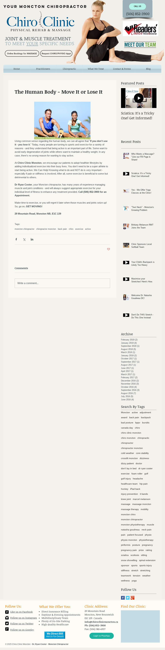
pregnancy (147, 545)
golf (146, 473)
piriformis (125, 545)
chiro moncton (128, 438)
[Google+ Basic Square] (132, 598)
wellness (125, 580)
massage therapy (130, 509)
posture (136, 545)
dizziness (144, 458)
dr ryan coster (145, 468)
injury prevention (129, 494)
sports (134, 565)
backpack (146, 417)
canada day (127, 427)
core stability (142, 453)
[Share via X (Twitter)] (24, 239)
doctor (139, 463)
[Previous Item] (126, 98)
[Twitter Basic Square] (128, 598)
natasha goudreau (130, 529)
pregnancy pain (129, 550)
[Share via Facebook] (16, 239)
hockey (124, 489)
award (124, 417)
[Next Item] (151, 98)
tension (136, 575)
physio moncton (129, 540)
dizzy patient (127, 463)
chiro (71, 229)
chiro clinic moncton (131, 432)
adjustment (145, 412)
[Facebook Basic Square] (123, 598)
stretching (145, 570)
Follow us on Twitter (21, 623)
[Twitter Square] (7, 623)
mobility (144, 509)
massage (125, 504)
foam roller (136, 473)
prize (141, 550)
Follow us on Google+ (22, 629)
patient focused (135, 534)
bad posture (127, 422)
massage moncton (141, 504)
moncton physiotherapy (133, 524)
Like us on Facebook (21, 611)
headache (138, 478)
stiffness (125, 570)
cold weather (127, 453)
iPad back (135, 489)
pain (123, 534)
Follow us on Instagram (23, 617)
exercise (79, 229)
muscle (150, 524)
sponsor (125, 565)
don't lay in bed (128, 468)
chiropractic (143, 438)
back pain (62, 229)
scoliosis (135, 555)
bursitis (145, 422)
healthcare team (129, 483)
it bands (144, 494)
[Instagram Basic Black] (7, 617)
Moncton (125, 412)
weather (146, 575)
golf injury (126, 478)
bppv (137, 422)
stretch (134, 570)
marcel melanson (141, 499)
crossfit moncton (129, 458)
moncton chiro (128, 514)
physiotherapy (146, 540)
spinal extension (147, 560)
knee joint (126, 499)
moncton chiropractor (24, 229)
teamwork (126, 575)
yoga (134, 580)
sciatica (125, 555)
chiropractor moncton (46, 229)
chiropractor (127, 443)
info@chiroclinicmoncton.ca (101, 621)
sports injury (145, 565)
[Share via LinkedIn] (32, 239)
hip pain (144, 483)
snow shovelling (129, 560)
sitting (144, 555)
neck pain (146, 529)
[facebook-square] (7, 612)
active (88, 229)
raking (149, 550)
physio (148, 534)
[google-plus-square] (7, 629)
